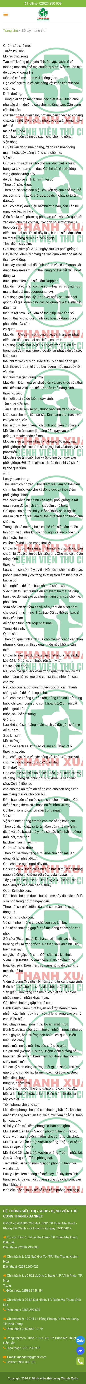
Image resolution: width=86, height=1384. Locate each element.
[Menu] (5, 14)
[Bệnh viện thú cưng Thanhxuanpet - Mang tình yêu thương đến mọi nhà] (43, 14)
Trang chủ (10, 30)
